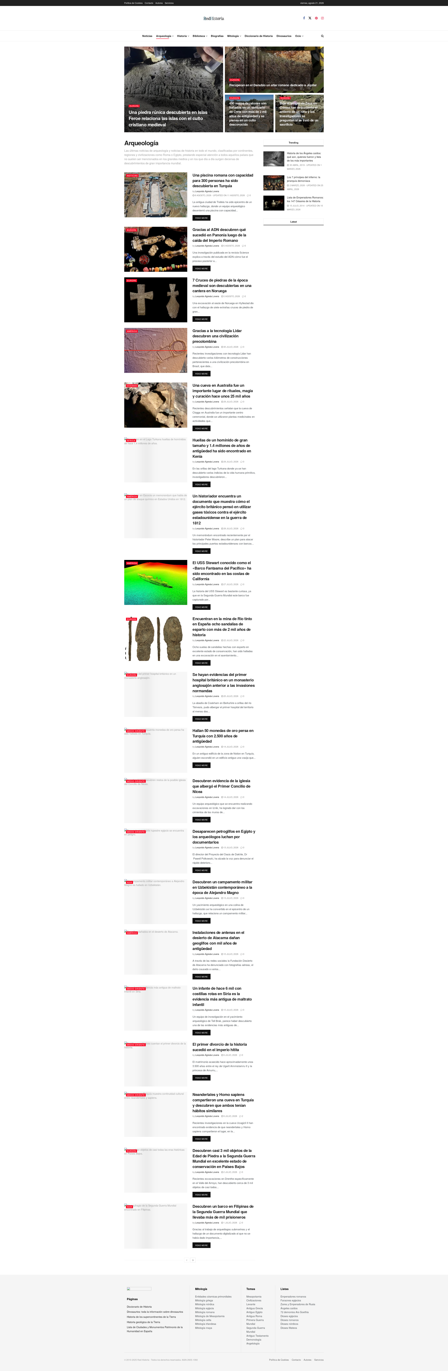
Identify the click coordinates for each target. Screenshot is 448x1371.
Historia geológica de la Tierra (143, 1322)
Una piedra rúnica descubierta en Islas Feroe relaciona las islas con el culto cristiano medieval (168, 118)
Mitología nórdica (204, 1304)
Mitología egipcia (204, 1308)
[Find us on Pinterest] (316, 18)
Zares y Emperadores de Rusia (298, 1304)
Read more (203, 217)
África (131, 440)
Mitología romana (205, 1312)
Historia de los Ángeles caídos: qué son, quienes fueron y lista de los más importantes (304, 156)
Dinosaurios (283, 36)
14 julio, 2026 (230, 746)
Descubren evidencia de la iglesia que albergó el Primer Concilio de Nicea (221, 786)
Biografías (217, 36)
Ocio (298, 36)
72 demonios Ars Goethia (295, 1312)
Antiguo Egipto (254, 1312)
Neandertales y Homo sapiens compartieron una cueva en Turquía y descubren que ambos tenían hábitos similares (223, 1102)
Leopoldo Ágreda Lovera (143, 131)
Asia (129, 882)
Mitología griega (204, 1300)
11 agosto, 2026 (240, 91)
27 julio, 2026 (230, 584)
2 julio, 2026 (230, 1171)
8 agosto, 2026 (289, 131)
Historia (182, 36)
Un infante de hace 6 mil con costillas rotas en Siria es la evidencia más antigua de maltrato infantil (222, 996)
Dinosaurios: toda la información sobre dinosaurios (155, 1311)
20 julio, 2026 (230, 696)
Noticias (147, 36)
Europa (134, 106)
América (132, 331)
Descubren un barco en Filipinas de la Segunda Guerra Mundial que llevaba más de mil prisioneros (223, 1211)
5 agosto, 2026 (231, 245)
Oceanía (132, 385)
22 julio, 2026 (230, 640)
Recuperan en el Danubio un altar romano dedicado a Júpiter (273, 85)
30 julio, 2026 (230, 346)
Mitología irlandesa (205, 1324)
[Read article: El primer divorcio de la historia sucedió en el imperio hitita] (155, 1064)
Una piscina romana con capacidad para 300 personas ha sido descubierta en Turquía (222, 180)
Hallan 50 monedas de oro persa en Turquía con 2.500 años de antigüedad (222, 736)
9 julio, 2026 (230, 1054)
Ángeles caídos (289, 1308)
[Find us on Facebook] (304, 18)
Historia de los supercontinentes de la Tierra (151, 1317)
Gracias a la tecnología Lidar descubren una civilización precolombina (217, 336)
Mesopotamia (253, 1296)
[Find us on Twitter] (310, 18)
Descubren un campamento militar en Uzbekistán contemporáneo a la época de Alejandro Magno (222, 887)
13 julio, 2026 (230, 847)
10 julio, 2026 (230, 953)
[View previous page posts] (186, 1260)
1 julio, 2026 (230, 1222)
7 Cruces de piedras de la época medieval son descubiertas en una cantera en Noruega (221, 285)
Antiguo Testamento (257, 1335)
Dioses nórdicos (289, 1324)
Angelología (253, 1343)
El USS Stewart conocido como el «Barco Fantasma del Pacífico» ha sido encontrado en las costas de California (221, 570)
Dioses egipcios (289, 1316)
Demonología (253, 1339)
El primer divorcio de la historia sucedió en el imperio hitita (219, 1046)
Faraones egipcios (291, 1300)
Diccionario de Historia (259, 36)
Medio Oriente (136, 731)
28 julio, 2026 (230, 528)
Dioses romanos (290, 1320)
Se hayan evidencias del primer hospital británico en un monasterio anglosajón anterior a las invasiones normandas (223, 682)
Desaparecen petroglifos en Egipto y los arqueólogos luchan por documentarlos (223, 836)
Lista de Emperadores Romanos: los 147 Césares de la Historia (305, 199)
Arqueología (163, 36)
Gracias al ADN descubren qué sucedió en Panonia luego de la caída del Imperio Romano (219, 235)
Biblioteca (199, 36)
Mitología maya (203, 1328)
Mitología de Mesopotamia (210, 1316)
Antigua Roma (254, 1316)
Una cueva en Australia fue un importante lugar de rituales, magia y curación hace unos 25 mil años (222, 390)
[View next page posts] (193, 1260)
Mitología (233, 36)
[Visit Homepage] (214, 18)
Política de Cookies (133, 2)
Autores (159, 2)
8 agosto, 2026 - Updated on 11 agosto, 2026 (219, 195)
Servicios (169, 2)
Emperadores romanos (293, 1296)
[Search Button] (322, 36)
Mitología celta (203, 1320)
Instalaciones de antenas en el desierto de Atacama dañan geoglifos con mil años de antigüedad (218, 940)
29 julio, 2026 (230, 401)
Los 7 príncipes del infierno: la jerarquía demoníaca (303, 179)
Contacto (149, 2)
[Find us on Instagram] (322, 18)
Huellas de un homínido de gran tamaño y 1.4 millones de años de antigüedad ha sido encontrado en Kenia (221, 448)
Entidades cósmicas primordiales (213, 1296)
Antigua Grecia (254, 1308)
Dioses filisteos (289, 1328)
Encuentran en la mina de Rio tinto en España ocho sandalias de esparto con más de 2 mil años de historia (222, 626)
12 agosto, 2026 (168, 131)
